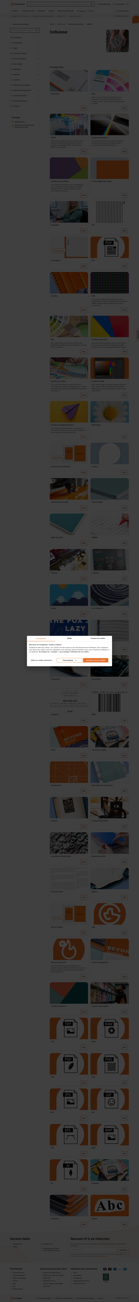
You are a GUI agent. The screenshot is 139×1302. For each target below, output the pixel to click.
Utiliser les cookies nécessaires (41, 660)
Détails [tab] (69, 638)
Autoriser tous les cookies (95, 660)
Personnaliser (68, 660)
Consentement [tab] (41, 638)
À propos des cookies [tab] (98, 638)
